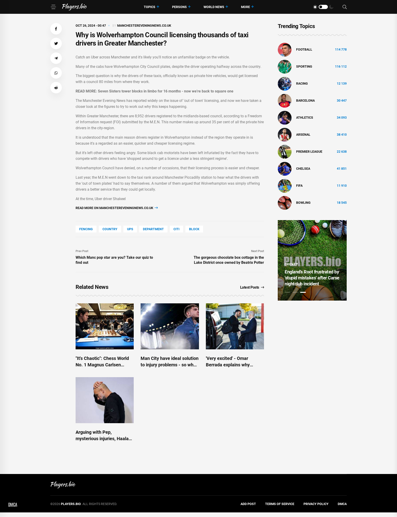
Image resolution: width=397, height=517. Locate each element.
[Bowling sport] (285, 202)
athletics (304, 117)
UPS (130, 229)
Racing (302, 83)
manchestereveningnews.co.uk (144, 25)
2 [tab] (295, 292)
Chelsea (303, 168)
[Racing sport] (285, 83)
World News (214, 7)
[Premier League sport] (285, 151)
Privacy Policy (316, 504)
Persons (179, 7)
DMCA (342, 504)
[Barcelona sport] (285, 100)
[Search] (345, 7)
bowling (303, 202)
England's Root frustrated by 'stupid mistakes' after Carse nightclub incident (312, 278)
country (109, 229)
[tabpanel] (312, 260)
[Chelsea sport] (285, 168)
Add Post (248, 504)
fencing (86, 229)
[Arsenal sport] (285, 134)
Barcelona (305, 100)
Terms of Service (279, 504)
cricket (291, 264)
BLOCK (194, 229)
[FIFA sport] (285, 185)
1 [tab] (287, 292)
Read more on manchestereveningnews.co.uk (115, 208)
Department (153, 229)
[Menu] (53, 7)
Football (304, 49)
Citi (176, 229)
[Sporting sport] (285, 66)
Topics (149, 7)
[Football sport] (285, 49)
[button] (56, 28)
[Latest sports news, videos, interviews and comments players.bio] (74, 7)
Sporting (304, 66)
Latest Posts (249, 287)
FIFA (299, 185)
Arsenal (303, 134)
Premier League (309, 151)
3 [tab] (303, 292)
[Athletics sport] (285, 117)
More (245, 7)
